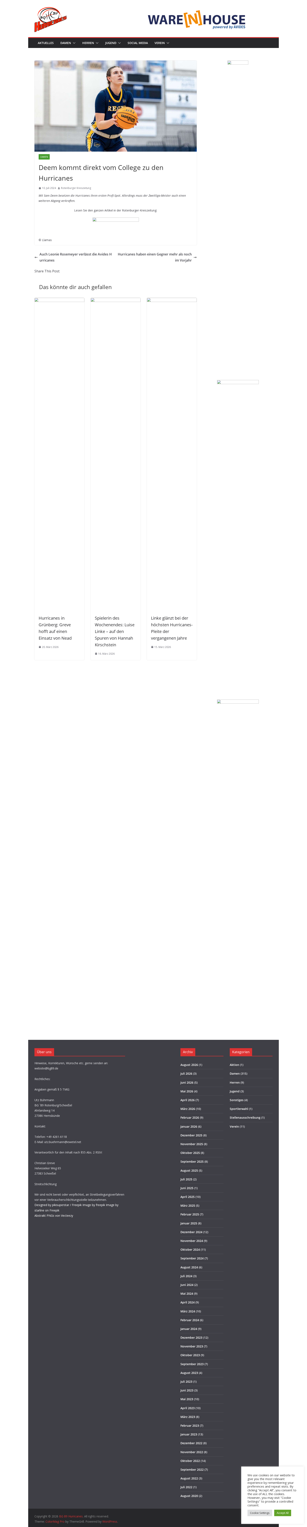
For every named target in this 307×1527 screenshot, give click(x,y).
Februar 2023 (189, 1426)
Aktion (234, 1065)
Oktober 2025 (190, 1153)
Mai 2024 (186, 1294)
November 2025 (191, 1144)
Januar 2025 (188, 1223)
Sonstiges (237, 1100)
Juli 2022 (186, 1487)
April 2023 (187, 1408)
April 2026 (187, 1100)
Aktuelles (46, 43)
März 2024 (187, 1311)
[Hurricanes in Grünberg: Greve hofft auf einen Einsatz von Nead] (59, 300)
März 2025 (187, 1206)
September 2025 (192, 1161)
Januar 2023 (188, 1434)
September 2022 (192, 1470)
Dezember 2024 (191, 1232)
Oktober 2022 (190, 1461)
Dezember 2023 (191, 1338)
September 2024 (192, 1258)
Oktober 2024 (190, 1250)
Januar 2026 (188, 1126)
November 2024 (191, 1241)
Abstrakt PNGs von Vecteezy (53, 1216)
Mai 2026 (186, 1091)
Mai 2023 (186, 1399)
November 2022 (191, 1452)
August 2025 (189, 1170)
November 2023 (191, 1346)
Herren (88, 43)
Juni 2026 (186, 1082)
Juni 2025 (186, 1188)
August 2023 (189, 1373)
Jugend (110, 43)
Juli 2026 (186, 1073)
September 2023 (192, 1364)
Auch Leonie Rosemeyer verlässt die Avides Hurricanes (75, 257)
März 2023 (187, 1417)
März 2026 (187, 1109)
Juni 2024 (186, 1285)
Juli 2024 (186, 1276)
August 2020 (189, 1496)
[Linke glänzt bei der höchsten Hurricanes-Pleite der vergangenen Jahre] (172, 300)
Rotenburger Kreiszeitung (76, 188)
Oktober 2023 (190, 1355)
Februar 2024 (189, 1320)
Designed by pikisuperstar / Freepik (58, 1205)
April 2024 (187, 1302)
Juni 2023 (186, 1390)
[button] (73, 43)
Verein (160, 43)
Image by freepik (93, 1205)
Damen (65, 43)
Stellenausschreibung (245, 1117)
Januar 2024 (188, 1329)
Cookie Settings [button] (260, 1513)
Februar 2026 (189, 1117)
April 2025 (187, 1197)
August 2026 (189, 1065)
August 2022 (189, 1478)
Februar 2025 (189, 1214)
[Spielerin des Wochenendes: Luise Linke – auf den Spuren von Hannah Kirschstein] (116, 300)
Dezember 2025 (191, 1135)
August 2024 (189, 1267)
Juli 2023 (186, 1382)
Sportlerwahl (239, 1109)
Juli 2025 (186, 1179)
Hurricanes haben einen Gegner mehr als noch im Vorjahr (155, 257)
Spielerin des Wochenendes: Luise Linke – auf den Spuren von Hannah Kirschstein (114, 631)
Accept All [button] (283, 1513)
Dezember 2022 (191, 1443)
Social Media (138, 43)
